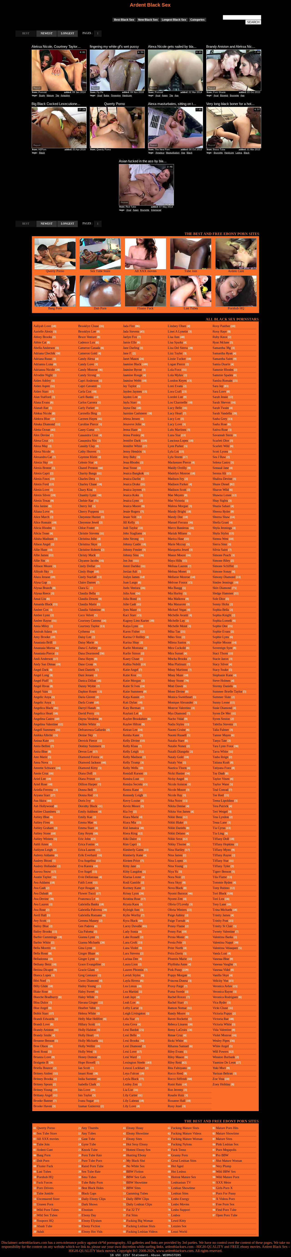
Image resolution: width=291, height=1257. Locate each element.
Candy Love (86, 364)
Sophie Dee (220, 626)
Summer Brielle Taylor (227, 691)
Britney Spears (42, 1084)
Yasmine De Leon (224, 1062)
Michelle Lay (176, 620)
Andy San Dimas (44, 664)
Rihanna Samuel (178, 1046)
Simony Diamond (224, 577)
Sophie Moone (222, 642)
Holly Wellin (86, 1046)
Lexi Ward (130, 1057)
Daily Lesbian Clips (139, 1204)
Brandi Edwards (43, 1019)
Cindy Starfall (87, 577)
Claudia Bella (86, 593)
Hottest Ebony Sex (138, 1150)
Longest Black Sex (174, 19)
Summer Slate (222, 697)
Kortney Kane (132, 888)
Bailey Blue (40, 926)
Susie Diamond (222, 708)
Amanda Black (42, 604)
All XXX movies (145, 271)
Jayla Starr (130, 402)
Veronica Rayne (223, 991)
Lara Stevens (131, 953)
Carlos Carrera (87, 402)
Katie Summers (133, 691)
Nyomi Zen (175, 899)
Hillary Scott (86, 1024)
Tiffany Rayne (222, 855)
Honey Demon (87, 1057)
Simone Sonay (222, 571)
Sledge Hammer (223, 593)
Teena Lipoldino (223, 800)
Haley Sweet (86, 991)
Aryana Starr (41, 795)
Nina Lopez (175, 860)
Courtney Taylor (88, 626)
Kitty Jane (129, 866)
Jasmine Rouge (132, 375)
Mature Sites (224, 1139)
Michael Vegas (177, 609)
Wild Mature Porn (227, 1177)
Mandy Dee (175, 517)
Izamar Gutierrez (89, 1106)
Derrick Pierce (87, 740)
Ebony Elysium (92, 1220)
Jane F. (127, 353)
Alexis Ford (41, 484)
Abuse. (156, 1255)
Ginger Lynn (86, 959)
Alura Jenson (41, 577)
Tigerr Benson (222, 871)
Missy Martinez (178, 669)
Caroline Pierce (88, 424)
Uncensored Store (48, 1199)
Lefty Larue (130, 1008)
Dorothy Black (87, 806)
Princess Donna (178, 980)
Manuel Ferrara (178, 522)
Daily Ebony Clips (93, 1199)
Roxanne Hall (176, 1100)
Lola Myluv (175, 375)
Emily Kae (85, 817)
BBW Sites (133, 1188)
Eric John (84, 839)
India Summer (87, 1079)
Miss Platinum (177, 664)
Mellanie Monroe (179, 577)
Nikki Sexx (175, 839)
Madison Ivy (176, 479)
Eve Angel (85, 871)
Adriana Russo (42, 359)
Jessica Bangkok (133, 473)
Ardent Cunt (236, 271)
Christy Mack (86, 555)
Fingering (116, 95)
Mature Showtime (227, 1133)
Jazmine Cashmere (135, 413)
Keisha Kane (131, 735)
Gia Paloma (85, 931)
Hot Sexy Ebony (137, 1144)
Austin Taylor (42, 877)
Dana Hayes (85, 659)
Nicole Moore (177, 789)
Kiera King (130, 833)
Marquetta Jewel (178, 549)
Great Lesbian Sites (183, 1160)
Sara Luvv (219, 391)
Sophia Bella (221, 609)
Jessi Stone (130, 468)
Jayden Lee (130, 397)
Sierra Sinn (220, 544)
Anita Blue (40, 751)
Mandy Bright (177, 511)
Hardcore (127, 95)
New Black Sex (148, 19)
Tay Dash (219, 773)
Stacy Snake (220, 669)
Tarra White (220, 751)
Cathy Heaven (87, 451)
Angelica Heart (43, 713)
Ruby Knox (220, 337)
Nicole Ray (175, 795)
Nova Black (175, 888)
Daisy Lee (84, 637)
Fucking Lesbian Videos (141, 1231)
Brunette (234, 95)
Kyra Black (130, 920)
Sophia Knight (222, 615)
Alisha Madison (43, 539)
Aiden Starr (40, 391)
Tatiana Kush (221, 762)
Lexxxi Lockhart (134, 1068)
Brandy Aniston (43, 1030)
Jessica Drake (131, 484)
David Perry (86, 713)
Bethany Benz (42, 964)
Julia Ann (129, 593)
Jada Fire (129, 326)
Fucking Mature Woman (186, 1139)
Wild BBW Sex (226, 1171)
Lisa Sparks (175, 342)
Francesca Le (86, 899)
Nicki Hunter (176, 773)
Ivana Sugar (86, 1100)
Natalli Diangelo (178, 751)
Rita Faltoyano (177, 1068)
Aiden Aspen (41, 386)
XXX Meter (223, 1182)
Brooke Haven (42, 1106)
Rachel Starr (176, 1002)
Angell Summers (44, 729)
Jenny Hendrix (132, 451)
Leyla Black (130, 1079)
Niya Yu (173, 871)
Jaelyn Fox (130, 337)
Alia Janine (40, 506)
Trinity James (221, 915)
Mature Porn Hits (227, 1128)
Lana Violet (130, 948)
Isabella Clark (87, 1084)
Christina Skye (87, 544)
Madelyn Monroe (179, 473)
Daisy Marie (86, 642)
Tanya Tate (220, 740)
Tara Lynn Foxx (223, 746)
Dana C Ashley (87, 648)
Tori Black (219, 893)
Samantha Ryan (222, 353)
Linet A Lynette (178, 331)
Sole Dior (219, 599)
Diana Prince (86, 779)
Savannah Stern (223, 435)
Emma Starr (86, 828)
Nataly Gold (175, 757)
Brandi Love (41, 1024)
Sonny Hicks (221, 604)
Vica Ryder (220, 1002)
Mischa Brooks (177, 659)
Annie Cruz (40, 773)
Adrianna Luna (43, 364)
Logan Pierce (176, 364)
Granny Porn (179, 1155)
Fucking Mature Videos (186, 1133)
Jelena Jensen (131, 419)
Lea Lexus (129, 986)
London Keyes (177, 380)
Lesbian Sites (179, 1193)
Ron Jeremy (175, 1090)
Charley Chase (87, 484)
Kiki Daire (130, 839)
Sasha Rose (220, 424)
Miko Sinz (174, 637)
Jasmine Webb (132, 380)
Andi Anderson (43, 659)
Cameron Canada (89, 348)
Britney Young (42, 1090)
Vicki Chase (220, 1008)
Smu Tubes (89, 1177)
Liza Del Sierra (178, 348)
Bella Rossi (40, 953)
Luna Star (174, 435)
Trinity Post (220, 920)
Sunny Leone (221, 702)
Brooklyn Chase (88, 326)
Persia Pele (175, 942)
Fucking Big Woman (139, 1220)
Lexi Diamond (132, 1046)
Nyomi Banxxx (177, 893)
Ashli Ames (40, 844)
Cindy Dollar (86, 566)
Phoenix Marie (177, 959)
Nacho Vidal (176, 719)
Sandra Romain (222, 380)
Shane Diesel (221, 484)
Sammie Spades (223, 375)
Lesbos (175, 1215)
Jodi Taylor (130, 528)
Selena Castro (221, 462)
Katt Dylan (130, 702)
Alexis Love (41, 489)
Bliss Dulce (40, 1002)
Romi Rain (175, 1084)
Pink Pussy (175, 970)
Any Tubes (89, 1133)
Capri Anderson (88, 380)
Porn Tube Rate (92, 1155)
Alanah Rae (40, 408)
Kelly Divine (131, 740)
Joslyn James (131, 577)
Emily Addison (88, 811)
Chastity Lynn (87, 495)
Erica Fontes (86, 844)
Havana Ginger (88, 1002)
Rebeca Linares (177, 1024)
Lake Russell (131, 937)
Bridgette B (40, 1062)
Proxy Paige (175, 986)
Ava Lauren (40, 904)
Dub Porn (100, 308)
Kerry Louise (131, 800)
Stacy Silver (220, 664)
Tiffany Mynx (222, 849)
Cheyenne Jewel (88, 522)
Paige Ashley (176, 915)
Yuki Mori (219, 1068)
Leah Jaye (129, 997)
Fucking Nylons (181, 1144)
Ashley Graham (43, 828)
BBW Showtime (136, 1182)
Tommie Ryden (222, 882)
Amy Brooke (41, 637)
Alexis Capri (41, 473)
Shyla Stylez (221, 533)
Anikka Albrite (43, 735)
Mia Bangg (175, 588)
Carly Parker (86, 408)
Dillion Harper (87, 784)
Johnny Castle (132, 544)
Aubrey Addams (43, 855)
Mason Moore (177, 555)
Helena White (87, 1013)
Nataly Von (175, 762)
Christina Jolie (87, 539)
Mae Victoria (176, 500)
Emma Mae (85, 822)
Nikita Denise (176, 806)
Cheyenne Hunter (89, 517)
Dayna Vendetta (88, 719)
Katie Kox (129, 675)
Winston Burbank (224, 1057)
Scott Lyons (220, 451)
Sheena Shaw (221, 517)
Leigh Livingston (134, 1013)
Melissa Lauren (177, 566)
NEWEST (47, 33)
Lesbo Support (180, 1210)
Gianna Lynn (86, 937)
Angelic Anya (42, 697)
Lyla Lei (173, 451)
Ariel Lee (39, 779)
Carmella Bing (87, 413)
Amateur (160, 152)
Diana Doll (85, 773)
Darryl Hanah (87, 708)
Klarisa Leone (132, 877)
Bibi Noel (39, 980)
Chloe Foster (86, 528)
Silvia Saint (220, 549)
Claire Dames (86, 582)
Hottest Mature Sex (183, 1177)
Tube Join (190, 271)
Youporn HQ (45, 1220)
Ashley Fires (41, 822)
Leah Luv (129, 1002)
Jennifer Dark (131, 440)
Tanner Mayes (222, 735)
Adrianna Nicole (44, 369)
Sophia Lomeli (222, 620)
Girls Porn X (224, 1188)
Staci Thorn (220, 653)
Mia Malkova (176, 599)
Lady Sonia (130, 931)
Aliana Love (41, 511)
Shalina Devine (222, 479)
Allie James (40, 555)
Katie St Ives (131, 686)
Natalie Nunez (177, 746)
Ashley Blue (41, 817)
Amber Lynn (41, 615)
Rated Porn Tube (92, 1166)
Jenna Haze (130, 429)
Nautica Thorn (177, 768)
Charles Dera (86, 479)
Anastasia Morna (44, 648)
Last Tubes (191, 308)
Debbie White (87, 724)
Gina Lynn (85, 948)
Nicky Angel (176, 779)
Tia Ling (218, 833)
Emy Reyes (85, 833)
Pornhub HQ (236, 308)
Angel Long (41, 675)
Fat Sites (132, 1215)
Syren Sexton (221, 719)
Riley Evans (175, 1051)
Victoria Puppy (222, 1013)
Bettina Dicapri (43, 970)
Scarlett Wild (221, 446)
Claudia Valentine (89, 609)
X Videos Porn (225, 1199)
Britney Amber (43, 1073)
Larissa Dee (130, 959)
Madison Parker (178, 484)
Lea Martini (130, 991)
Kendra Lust (131, 779)
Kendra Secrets (132, 784)
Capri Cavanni (87, 386)
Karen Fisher (131, 631)
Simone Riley (221, 560)
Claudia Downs (88, 599)
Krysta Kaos (131, 904)
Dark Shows (89, 1204)
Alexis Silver (41, 495)
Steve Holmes (221, 680)
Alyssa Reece (41, 593)
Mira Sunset (175, 653)
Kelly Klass (130, 746)
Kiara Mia (129, 822)
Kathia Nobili (131, 664)
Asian (165, 95)
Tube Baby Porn (92, 1182)
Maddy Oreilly (177, 468)
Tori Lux (218, 899)
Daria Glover (86, 697)
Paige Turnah (176, 920)
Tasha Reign (220, 757)
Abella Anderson (44, 348)
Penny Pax (174, 931)
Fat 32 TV (133, 1210)
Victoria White (222, 1024)
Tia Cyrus (219, 828)
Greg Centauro (87, 975)
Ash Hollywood (43, 806)
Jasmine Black (132, 364)
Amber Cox (40, 609)
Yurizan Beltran (223, 1073)
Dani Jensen (85, 675)
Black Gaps (89, 1193)
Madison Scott (177, 489)
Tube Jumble (45, 1193)
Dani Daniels (86, 669)
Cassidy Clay (86, 446)
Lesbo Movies (180, 1204)
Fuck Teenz (178, 1150)
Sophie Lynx (221, 637)
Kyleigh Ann (131, 909)
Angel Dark (40, 669)
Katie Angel (130, 669)
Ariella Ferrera (43, 789)
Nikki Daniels (177, 828)
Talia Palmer (221, 729)
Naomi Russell (177, 735)
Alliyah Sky (41, 571)
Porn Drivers (45, 1188)
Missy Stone (175, 680)
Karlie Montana (133, 648)
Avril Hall (39, 915)
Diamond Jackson (89, 762)
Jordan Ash (130, 571)
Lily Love (129, 1106)
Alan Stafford (42, 397)
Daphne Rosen (87, 691)
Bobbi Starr (40, 1013)
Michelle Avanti (178, 615)
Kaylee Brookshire (135, 719)
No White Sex (135, 1166)
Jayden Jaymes (132, 391)
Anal (99, 95)
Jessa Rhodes (131, 462)
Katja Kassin (131, 697)
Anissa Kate (41, 740)
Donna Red (85, 795)
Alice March (41, 517)
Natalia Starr (176, 740)
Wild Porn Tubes (48, 1210)
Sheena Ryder (221, 511)
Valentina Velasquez (225, 948)
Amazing (65, 95)
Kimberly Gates (133, 849)
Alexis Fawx (41, 479)
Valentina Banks (223, 937)
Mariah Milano (177, 533)
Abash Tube (44, 1226)
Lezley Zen (130, 1084)
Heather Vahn (86, 1008)
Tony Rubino (221, 888)
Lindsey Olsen (177, 326)
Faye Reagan (86, 888)
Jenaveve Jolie (132, 424)
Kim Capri (130, 844)
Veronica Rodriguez (225, 997)
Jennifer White (132, 446)
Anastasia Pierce (43, 653)
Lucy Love (175, 424)
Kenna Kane (131, 789)
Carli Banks (85, 397)
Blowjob (224, 95)
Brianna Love (42, 1057)
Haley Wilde (86, 997)
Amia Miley (41, 626)
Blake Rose (40, 991)
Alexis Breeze (42, 468)
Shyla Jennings (222, 528)
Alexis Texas (41, 500)
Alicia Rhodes (42, 528)
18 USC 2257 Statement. (130, 1255)
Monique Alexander (180, 702)
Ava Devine (40, 899)
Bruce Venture (87, 337)
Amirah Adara (42, 631)
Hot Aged (177, 1166)
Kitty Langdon (132, 871)
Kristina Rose (131, 899)
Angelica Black (43, 708)
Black (42, 152)
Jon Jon (128, 560)
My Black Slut (135, 1160)
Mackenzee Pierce (179, 462)
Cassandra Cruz (88, 435)
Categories (197, 19)
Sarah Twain (221, 408)
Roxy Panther (221, 326)
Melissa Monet (177, 571)
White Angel (221, 1046)
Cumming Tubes (137, 1193)
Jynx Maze (130, 609)
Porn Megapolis (226, 1150)
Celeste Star (85, 462)
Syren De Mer (222, 713)
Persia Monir (176, 937)
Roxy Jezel (175, 1106)
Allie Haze (40, 549)
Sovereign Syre (222, 648)
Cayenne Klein (87, 457)
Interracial (156, 210)
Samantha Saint (223, 359)
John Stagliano (132, 533)
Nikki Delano (176, 833)
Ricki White (175, 1040)
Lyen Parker (175, 446)
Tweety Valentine (224, 931)
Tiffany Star (220, 860)
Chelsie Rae (85, 500)
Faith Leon (85, 882)
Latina (239, 152)
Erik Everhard (87, 855)
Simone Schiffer (223, 566)
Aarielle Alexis (43, 331)
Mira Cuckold (177, 648)
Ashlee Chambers (44, 811)
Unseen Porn (45, 1204)
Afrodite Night (43, 375)
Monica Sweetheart (180, 697)
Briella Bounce (43, 1068)
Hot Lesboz (178, 1171)
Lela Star (129, 1019)
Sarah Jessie (220, 397)
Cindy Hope (86, 571)
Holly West (85, 1051)
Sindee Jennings (223, 582)
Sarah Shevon (221, 402)
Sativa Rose (220, 429)
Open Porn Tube (226, 1215)
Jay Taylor (129, 386)
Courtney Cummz (89, 620)
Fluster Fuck (145, 308)
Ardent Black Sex (150, 5)
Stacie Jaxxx (220, 659)
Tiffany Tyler (221, 866)
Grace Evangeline (89, 964)
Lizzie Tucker (177, 359)
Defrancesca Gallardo (92, 729)
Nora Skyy (175, 882)
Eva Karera (85, 866)
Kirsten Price (131, 860)
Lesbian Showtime (183, 1188)
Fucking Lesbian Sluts (140, 1226)
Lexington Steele (134, 1062)
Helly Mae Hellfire (90, 1019)
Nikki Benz (175, 817)
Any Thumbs (90, 1128)
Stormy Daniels (223, 686)
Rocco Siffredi (177, 1079)
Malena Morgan (178, 506)
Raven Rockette (178, 1019)
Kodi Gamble (131, 882)
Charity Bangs (87, 473)
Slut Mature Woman (229, 1160)
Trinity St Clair (223, 926)
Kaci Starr (129, 615)
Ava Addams (41, 882)
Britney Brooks (43, 1079)
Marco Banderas (178, 528)
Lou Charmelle (177, 402)
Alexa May (40, 446)
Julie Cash (129, 604)
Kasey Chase (131, 659)
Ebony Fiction (91, 1226)
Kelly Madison (132, 757)
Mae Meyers (175, 495)
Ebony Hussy (134, 1128)
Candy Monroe (87, 369)
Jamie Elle (129, 342)
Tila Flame (220, 877)
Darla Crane (86, 702)
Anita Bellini (41, 746)
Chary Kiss (85, 489)
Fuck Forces (44, 1182)
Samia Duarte (221, 364)
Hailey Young (87, 986)
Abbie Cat (39, 342)
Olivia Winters (177, 909)
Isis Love (84, 1090)
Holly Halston (87, 1030)
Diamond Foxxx (88, 757)
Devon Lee (85, 751)
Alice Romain (42, 522)
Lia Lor (128, 1090)
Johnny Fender (132, 549)
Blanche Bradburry (45, 997)
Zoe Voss (218, 1079)
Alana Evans (41, 402)
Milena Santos (177, 642)
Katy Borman (131, 708)
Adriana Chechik (44, 353)
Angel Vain (40, 691)
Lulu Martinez (177, 429)
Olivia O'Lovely (178, 904)
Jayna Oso (129, 408)
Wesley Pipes (221, 1040)
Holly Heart (85, 1035)
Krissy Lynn (131, 893)
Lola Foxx (174, 369)
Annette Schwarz (44, 768)
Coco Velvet (86, 615)
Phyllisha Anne (177, 964)
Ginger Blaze (86, 953)
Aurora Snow (42, 871)
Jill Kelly (129, 522)
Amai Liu (39, 599)
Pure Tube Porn (92, 1160)
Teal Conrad (220, 789)
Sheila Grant (221, 522)
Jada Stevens (131, 331)
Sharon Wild (221, 489)
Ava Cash (39, 888)
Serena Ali (219, 473)
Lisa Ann (173, 337)
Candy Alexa (86, 359)
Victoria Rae (220, 1019)
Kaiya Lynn (130, 626)
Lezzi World (179, 1231)
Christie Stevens (88, 533)
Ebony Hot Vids (92, 1231)
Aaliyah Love (42, 326)
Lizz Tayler (175, 353)
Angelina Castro (43, 719)
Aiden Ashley (42, 380)
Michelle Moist (177, 626)
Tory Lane (219, 904)
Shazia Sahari (221, 506)
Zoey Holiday (221, 1084)
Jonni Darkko (131, 566)
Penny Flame (176, 926)
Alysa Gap (40, 582)
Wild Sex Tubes (47, 1215)
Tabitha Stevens (223, 724)
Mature (50, 95)
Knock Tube (90, 1150)
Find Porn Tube (226, 1210)
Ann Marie (40, 757)
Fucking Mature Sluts (185, 1128)
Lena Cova (130, 1024)
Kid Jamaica (131, 828)
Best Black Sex (124, 19)
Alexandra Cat (42, 457)
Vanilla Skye (221, 975)
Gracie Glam (86, 970)
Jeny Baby (129, 457)
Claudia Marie (87, 604)
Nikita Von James (179, 811)
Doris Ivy (84, 800)
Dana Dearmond (88, 653)
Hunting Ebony (136, 1155)
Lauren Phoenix (133, 970)
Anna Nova (40, 762)
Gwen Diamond (88, 980)
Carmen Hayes (87, 419)
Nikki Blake (175, 822)
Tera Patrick (220, 806)
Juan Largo (130, 582)
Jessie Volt (129, 517)
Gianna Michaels (89, 942)
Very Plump (223, 1166)
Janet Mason (131, 359)
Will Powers (220, 1051)
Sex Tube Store (100, 271)
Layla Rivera (131, 980)
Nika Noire (175, 800)
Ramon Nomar (177, 1008)
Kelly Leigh (130, 751)
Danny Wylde (87, 686)
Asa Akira (39, 800)
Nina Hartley (176, 849)
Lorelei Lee (175, 397)
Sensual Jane (221, 468)
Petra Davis (175, 953)
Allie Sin (39, 560)
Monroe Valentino (179, 708)
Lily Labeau (131, 1100)
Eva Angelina (86, 860)
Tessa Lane (220, 822)
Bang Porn (55, 308)
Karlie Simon (131, 653)
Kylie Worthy (131, 915)
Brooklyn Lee (87, 331)
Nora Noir (174, 877)
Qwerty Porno (55, 271)
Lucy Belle (175, 408)
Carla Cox (84, 391)
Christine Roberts (89, 549)
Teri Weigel (220, 811)
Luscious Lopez (178, 440)
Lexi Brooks (131, 1040)
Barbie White (41, 942)
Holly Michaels (88, 1040)
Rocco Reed (175, 1073)
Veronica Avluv (222, 986)
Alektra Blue (41, 419)
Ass (176, 95)
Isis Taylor (85, 1095)
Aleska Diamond (44, 424)
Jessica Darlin (131, 479)
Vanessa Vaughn (223, 964)
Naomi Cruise (177, 729)
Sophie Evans (221, 631)
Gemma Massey (88, 920)
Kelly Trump (131, 762)
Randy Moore (176, 1013)
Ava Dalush (40, 893)
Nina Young (175, 866)
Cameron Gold (87, 353)
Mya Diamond (177, 713)
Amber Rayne (42, 620)
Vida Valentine (222, 1030)
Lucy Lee (174, 419)
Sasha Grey (220, 419)
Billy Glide (40, 986)
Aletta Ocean (41, 429)
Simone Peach (222, 555)
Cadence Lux (86, 342)
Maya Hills (175, 560)
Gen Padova (86, 926)
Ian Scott (84, 1068)
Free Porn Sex (225, 1204)
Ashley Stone (41, 833)
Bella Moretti (41, 948)
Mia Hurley (175, 593)
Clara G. (83, 588)
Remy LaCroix (177, 1030)
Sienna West (220, 539)
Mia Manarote (177, 604)
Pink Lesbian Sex (227, 1144)
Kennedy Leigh (133, 795)
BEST (25, 33)
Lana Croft (130, 942)
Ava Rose (39, 909)
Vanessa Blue (221, 959)
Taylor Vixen (221, 779)
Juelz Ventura (131, 588)
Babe (106, 95)
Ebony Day (89, 1215)
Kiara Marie (130, 817)
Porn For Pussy (226, 1193)
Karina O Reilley (134, 637)
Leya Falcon (131, 1073)
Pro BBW (222, 1155)
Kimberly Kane (133, 855)
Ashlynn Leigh (43, 849)
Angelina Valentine (45, 724)
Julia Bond (130, 599)
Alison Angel (41, 544)
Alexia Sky (40, 462)
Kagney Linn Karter (136, 620)
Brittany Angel (42, 1095)
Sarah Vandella (222, 413)
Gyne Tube (89, 1144)
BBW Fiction (134, 1171)
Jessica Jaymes (132, 489)
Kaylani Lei (130, 713)
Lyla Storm (175, 457)
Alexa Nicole (41, 451)
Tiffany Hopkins (223, 844)
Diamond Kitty (88, 768)
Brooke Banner (43, 1100)
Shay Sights (220, 500)
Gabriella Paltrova (90, 909)
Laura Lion (130, 964)
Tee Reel (218, 795)
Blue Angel (40, 1008)
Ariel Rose (40, 784)
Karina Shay (131, 642)
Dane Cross (85, 664)
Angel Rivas (41, 686)
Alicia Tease (41, 533)
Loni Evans (175, 386)
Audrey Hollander (45, 866)
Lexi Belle (129, 1035)
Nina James (175, 855)
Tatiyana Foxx (222, 768)
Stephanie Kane (223, 675)
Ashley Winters (43, 839)
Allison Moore (42, 566)
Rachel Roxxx (177, 997)
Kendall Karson (133, 773)
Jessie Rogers (131, 511)
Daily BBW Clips (137, 1199)
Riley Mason (176, 1057)
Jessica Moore (132, 506)
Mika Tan (174, 631)
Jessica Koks (131, 495)
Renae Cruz (175, 1035)
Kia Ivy (128, 811)
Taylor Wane (221, 784)
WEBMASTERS (172, 1255)
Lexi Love (129, 1051)
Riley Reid (174, 1062)
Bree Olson (40, 1046)
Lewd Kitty (178, 1220)
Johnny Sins (130, 555)
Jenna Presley (131, 435)
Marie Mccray (177, 544)
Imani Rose (85, 1073)
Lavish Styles (131, 975)
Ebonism (87, 1210)
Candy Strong (87, 375)
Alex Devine (41, 435)
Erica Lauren (86, 849)
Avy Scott (39, 920)
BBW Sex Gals (136, 1177)
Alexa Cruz (40, 440)
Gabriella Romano (90, 915)
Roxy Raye (220, 331)
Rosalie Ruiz (176, 1095)
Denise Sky (85, 735)
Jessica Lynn (131, 500)
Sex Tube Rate (91, 1171)
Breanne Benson (43, 1040)
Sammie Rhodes (223, 369)
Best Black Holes (92, 1188)
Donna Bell (85, 789)
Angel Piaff (40, 680)
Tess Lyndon (221, 817)
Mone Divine (176, 691)
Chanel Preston (88, 468)
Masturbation (173, 152)
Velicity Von (220, 980)
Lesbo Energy (180, 1199)
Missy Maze (175, 675)
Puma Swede (176, 991)
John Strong (130, 539)
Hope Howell (86, 1062)
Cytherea (84, 631)
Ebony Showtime (137, 1133)
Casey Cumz (86, 429)
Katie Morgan (132, 680)
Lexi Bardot (130, 1030)
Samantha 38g (222, 348)
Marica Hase (176, 539)
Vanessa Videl (221, 970)
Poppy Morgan (177, 975)
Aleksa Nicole (42, 413)
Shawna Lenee (222, 495)
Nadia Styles (176, 724)
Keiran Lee (130, 729)
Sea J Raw (219, 457)
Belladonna (40, 959)
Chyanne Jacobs (88, 560)
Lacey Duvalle (132, 926)
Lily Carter (130, 1095)
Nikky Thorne (177, 844)
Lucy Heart (175, 413)
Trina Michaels (222, 909)
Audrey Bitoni (42, 860)
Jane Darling (131, 348)
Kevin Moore (131, 806)
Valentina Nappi (223, 942)
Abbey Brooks (42, 337)
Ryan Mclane (221, 342)
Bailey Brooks (42, 931)
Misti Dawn (175, 686)
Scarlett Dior (221, 440)
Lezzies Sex (178, 1226)
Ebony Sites (134, 1139)
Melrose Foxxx (177, 582)
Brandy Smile (42, 1035)
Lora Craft (174, 391)
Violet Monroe (222, 1035)
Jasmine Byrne (132, 369)
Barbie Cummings (45, 937)
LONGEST (67, 33)
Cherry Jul (85, 506)
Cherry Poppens (88, 511)
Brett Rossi (40, 1051)
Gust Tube (88, 1139)
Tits (57, 95)
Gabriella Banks (88, 904)
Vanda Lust (220, 953)
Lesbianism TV (181, 1182)
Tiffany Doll (221, 839)
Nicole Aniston (177, 784)
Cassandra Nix (87, 440)
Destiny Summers (89, 746)
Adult (40, 1231)
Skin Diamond (222, 588)
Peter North (175, 948)
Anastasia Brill (42, 642)
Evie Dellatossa (88, 877)
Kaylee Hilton (132, 724)
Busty (42, 95)
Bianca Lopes (42, 975)
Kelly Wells (130, 768)
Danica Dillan (87, 680)
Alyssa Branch (42, 588)
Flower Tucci (86, 893)
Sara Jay (218, 386)
